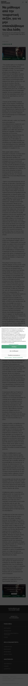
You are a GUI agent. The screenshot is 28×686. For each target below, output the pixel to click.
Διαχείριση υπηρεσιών (13, 344)
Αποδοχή (14, 346)
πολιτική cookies (8, 357)
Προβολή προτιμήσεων (14, 355)
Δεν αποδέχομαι (14, 351)
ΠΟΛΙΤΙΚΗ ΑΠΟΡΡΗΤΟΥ (18, 357)
